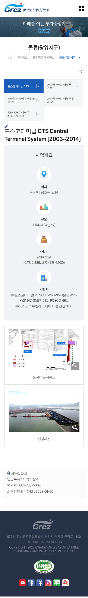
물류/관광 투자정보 (43, 57)
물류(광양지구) (67, 57)
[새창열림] (22, 582)
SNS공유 (81, 71)
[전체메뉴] (83, 8)
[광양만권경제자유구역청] (26, 8)
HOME (10, 57)
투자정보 (22, 57)
